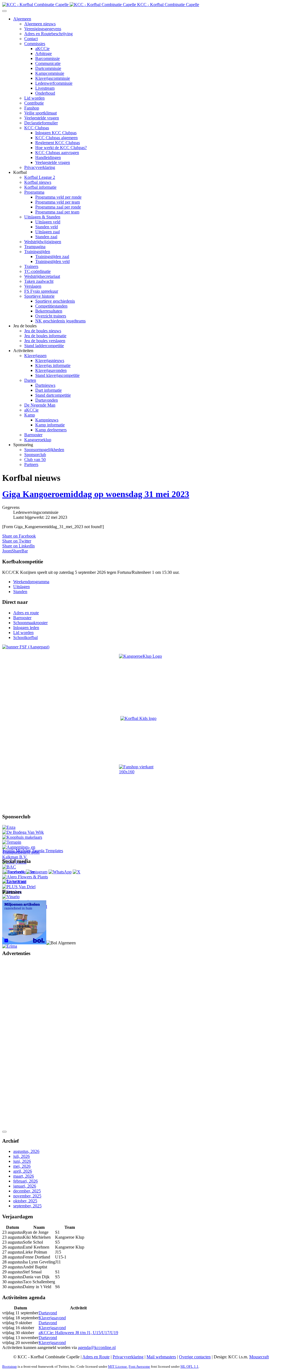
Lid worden (34, 98)
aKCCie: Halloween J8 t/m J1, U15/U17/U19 (78, 1332)
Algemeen (22, 19)
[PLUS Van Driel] (19, 886)
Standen (20, 591)
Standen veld (46, 226)
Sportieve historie (39, 296)
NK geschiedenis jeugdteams (60, 321)
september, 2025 (27, 1205)
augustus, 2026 (26, 1151)
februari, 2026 (25, 1181)
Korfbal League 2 (39, 177)
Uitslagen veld (47, 222)
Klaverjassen (35, 355)
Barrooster (33, 434)
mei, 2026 (22, 1166)
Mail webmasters (161, 1356)
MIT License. (118, 1366)
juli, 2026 (21, 1156)
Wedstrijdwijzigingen (42, 241)
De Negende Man (39, 405)
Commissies (34, 43)
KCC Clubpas (36, 127)
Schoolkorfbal (25, 637)
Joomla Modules (16, 850)
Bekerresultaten (48, 311)
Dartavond (48, 1312)
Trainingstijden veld (52, 261)
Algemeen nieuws (40, 23)
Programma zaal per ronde (58, 207)
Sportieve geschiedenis (55, 301)
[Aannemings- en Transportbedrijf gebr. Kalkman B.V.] (25, 857)
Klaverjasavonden (51, 370)
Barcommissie (47, 58)
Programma (34, 192)
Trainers (31, 266)
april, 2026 (22, 1171)
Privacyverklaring (39, 167)
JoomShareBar (15, 551)
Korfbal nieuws (37, 182)
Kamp (29, 415)
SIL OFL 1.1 (189, 1366)
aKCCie (42, 48)
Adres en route (26, 612)
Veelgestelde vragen (41, 118)
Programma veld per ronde (58, 197)
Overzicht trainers (50, 316)
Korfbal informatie (40, 187)
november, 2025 (27, 1196)
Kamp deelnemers (51, 429)
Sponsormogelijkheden (44, 449)
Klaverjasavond (52, 1317)
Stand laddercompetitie (44, 345)
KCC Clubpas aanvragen (57, 152)
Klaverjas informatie (52, 365)
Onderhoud (45, 93)
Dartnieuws (45, 385)
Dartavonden (46, 400)
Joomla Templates (47, 850)
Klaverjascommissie (52, 78)
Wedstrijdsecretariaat (42, 276)
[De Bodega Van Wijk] (23, 832)
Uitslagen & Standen (42, 217)
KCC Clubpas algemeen (56, 137)
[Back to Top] (4, 1132)
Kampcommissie (49, 73)
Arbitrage (43, 53)
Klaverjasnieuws (49, 360)
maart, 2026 (23, 1176)
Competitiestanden (51, 306)
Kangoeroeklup (37, 439)
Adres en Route (96, 1356)
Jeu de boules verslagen (44, 340)
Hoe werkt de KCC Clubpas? (61, 147)
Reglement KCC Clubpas (57, 142)
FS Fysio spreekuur (41, 291)
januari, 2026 (24, 1186)
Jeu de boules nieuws (42, 330)
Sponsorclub (35, 454)
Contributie (34, 103)
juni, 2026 (22, 1161)
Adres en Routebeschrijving (48, 33)
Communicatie (48, 63)
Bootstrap (9, 1366)
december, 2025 (27, 1191)
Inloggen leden (26, 627)
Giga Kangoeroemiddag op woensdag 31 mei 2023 (95, 494)
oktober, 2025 (25, 1201)
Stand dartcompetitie (53, 395)
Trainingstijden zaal (52, 256)
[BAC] (9, 867)
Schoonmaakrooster (30, 622)
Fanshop (31, 108)
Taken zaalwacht (38, 281)
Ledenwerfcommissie (53, 83)
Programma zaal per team (57, 212)
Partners (31, 464)
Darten (30, 380)
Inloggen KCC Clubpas (56, 132)
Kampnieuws (46, 420)
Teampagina (34, 246)
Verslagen (32, 286)
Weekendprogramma (31, 581)
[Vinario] (11, 896)
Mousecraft (259, 1356)
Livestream (45, 88)
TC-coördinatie (37, 271)
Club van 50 (35, 459)
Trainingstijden (37, 251)
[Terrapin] (11, 842)
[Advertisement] (24, 1044)
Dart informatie (48, 390)
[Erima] (9, 946)
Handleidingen (48, 157)
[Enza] (8, 827)
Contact (31, 38)
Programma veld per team (57, 202)
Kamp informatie (50, 425)
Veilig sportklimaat (40, 113)
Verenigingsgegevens (42, 28)
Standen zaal (46, 236)
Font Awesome (139, 1366)
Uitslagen (21, 586)
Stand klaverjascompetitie (57, 375)
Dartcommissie (48, 68)
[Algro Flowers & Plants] (25, 876)
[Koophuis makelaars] (22, 837)
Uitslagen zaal (47, 231)
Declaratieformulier (41, 122)
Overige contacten (195, 1356)
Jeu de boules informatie (45, 335)
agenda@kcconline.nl (97, 1347)
